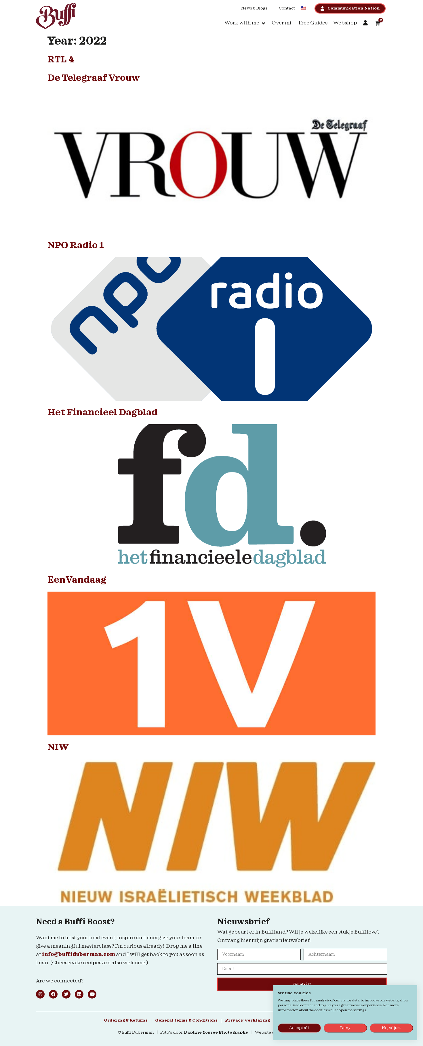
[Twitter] (66, 994)
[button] (245, 23)
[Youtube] (92, 994)
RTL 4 (60, 60)
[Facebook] (53, 994)
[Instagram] (40, 994)
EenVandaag (76, 580)
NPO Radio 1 (75, 245)
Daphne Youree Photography (216, 1032)
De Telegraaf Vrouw (93, 78)
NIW (58, 747)
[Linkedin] (79, 994)
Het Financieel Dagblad (102, 412)
